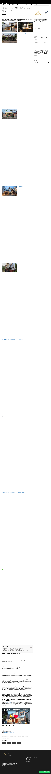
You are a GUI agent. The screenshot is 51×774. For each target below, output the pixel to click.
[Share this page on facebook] (4, 743)
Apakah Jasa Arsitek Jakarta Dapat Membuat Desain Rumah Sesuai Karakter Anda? (41, 32)
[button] (44, 772)
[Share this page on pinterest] (9, 743)
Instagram (36, 757)
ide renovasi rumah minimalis (23, 736)
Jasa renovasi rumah (5, 738)
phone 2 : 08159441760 (29, 757)
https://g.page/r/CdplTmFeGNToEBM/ (9, 732)
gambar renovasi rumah (14, 736)
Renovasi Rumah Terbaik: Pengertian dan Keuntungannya (13, 648)
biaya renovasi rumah (5, 736)
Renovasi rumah (4, 655)
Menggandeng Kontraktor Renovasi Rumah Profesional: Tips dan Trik (15, 650)
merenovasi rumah (8, 702)
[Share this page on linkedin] (19, 743)
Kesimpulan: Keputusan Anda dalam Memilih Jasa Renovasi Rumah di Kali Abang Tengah (17, 651)
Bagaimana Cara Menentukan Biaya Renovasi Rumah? (12, 649)
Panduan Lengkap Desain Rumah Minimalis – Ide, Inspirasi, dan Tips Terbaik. (41, 37)
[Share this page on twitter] (14, 743)
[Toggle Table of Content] (31, 647)
